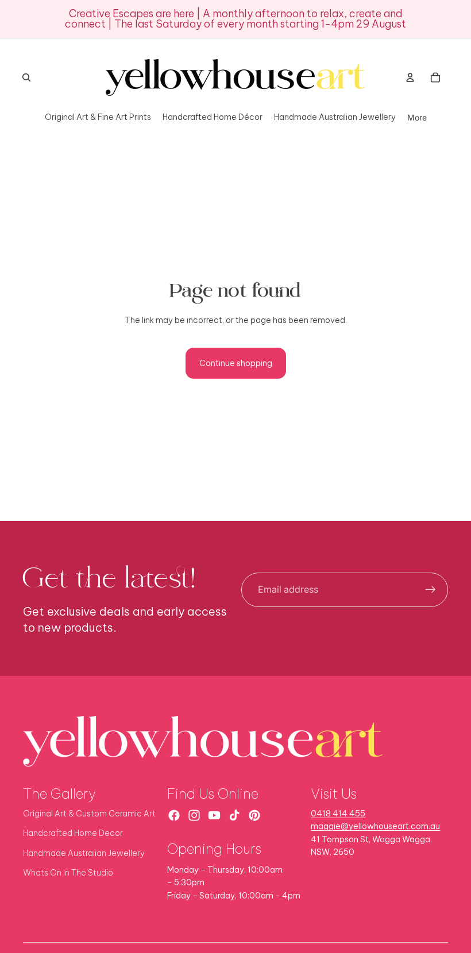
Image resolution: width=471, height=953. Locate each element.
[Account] (410, 77)
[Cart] (435, 77)
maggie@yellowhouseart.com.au (375, 826)
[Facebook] (174, 815)
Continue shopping (235, 363)
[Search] (26, 77)
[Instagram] (194, 815)
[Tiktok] (234, 815)
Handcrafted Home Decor (73, 833)
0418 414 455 (338, 813)
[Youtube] (214, 815)
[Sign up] (431, 590)
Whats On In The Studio (68, 873)
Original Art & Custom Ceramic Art (89, 813)
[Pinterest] (254, 815)
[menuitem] (417, 117)
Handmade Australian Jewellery (84, 853)
